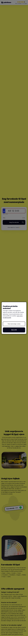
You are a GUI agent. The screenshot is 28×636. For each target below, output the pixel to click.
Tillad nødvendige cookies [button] (14, 324)
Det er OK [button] (14, 330)
